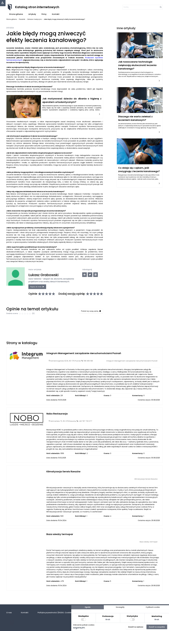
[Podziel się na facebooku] (84, 274)
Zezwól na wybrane (135, 627)
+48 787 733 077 (85, 421)
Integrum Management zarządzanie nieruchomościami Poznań (83, 353)
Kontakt (55, 14)
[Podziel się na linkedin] (95, 274)
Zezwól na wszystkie (157, 627)
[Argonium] (79, 628)
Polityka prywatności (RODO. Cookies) (55, 612)
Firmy (44, 14)
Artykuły (32, 14)
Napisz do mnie (36, 287)
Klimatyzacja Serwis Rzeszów (63, 471)
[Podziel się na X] (90, 274)
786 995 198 (88, 361)
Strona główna (16, 14)
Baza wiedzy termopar (59, 534)
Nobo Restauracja (57, 413)
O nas (9, 612)
